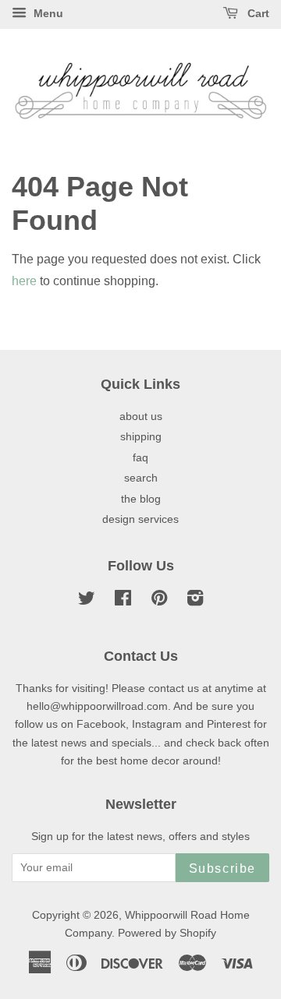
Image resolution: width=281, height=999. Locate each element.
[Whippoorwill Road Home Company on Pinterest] (159, 601)
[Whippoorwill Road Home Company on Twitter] (86, 601)
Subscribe (222, 868)
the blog (141, 499)
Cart (256, 13)
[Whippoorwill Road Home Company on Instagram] (195, 601)
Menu (46, 13)
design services (140, 519)
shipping (141, 437)
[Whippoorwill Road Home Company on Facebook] (123, 601)
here (24, 281)
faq (140, 458)
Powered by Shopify (167, 933)
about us (140, 416)
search (141, 478)
